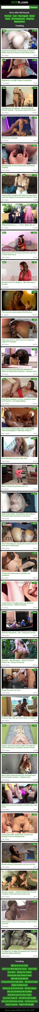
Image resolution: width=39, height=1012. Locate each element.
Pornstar (8, 16)
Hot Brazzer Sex (31, 1001)
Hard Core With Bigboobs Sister (14, 969)
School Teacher (11, 1004)
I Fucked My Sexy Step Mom (12, 982)
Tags (13, 1010)
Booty (32, 16)
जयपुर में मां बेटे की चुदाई (26, 1004)
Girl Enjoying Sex (18, 19)
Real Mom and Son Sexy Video (19, 995)
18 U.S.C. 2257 (28, 1010)
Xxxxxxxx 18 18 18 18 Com (13, 988)
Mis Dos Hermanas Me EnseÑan (20, 991)
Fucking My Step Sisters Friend (19, 975)
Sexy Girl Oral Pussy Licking (12, 1001)
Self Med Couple (31, 982)
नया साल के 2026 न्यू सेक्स (27, 998)
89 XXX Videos (30, 988)
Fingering (30, 19)
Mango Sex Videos (24, 972)
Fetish (8, 19)
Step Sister (32, 969)
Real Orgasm (23, 16)
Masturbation (19, 22)
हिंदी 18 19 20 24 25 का (19, 966)
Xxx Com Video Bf (10, 998)
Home (7, 1010)
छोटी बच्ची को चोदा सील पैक (19, 979)
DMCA (18, 1010)
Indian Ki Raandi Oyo (19, 985)
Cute (15, 16)
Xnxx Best (11, 972)
